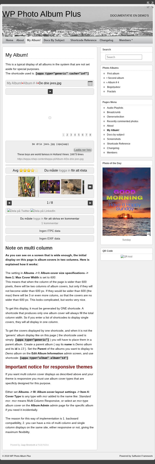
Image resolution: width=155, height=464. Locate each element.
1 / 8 (50, 202)
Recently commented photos (122, 121)
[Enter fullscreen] (150, 5)
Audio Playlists (115, 107)
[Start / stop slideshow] (50, 91)
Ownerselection (115, 116)
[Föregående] (9, 203)
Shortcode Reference (83, 40)
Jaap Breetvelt (28, 445)
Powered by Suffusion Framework (136, 456)
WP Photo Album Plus (41, 13)
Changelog (106, 40)
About (20, 40)
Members (112, 152)
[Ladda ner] (82, 150)
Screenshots (114, 139)
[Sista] (90, 186)
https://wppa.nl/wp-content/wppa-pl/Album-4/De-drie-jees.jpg (50, 159)
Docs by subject (54, 40)
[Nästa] (90, 203)
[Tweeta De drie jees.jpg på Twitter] (18, 210)
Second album (116, 78)
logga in (64, 170)
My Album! (34, 40)
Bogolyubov (113, 87)
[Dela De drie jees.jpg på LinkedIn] (42, 210)
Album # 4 (30, 83)
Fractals (111, 91)
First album (113, 73)
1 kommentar (49, 223)
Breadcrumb (113, 112)
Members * (126, 40)
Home (9, 40)
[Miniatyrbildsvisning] (90, 83)
